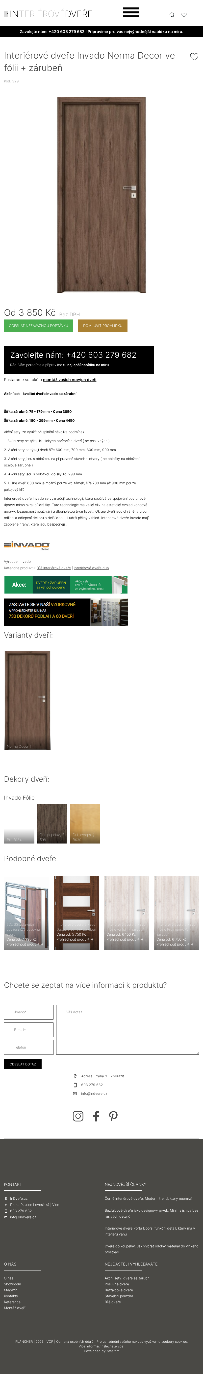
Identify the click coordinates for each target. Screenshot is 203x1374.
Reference (12, 1302)
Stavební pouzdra (119, 1296)
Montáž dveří (14, 1308)
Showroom (12, 1284)
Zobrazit (117, 1076)
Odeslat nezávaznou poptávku (38, 326)
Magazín (11, 1290)
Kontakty (11, 1296)
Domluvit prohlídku (102, 326)
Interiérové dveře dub (91, 568)
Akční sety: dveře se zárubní (127, 1278)
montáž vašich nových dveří (69, 379)
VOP (50, 1341)
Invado (25, 562)
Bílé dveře (113, 1302)
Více (55, 1205)
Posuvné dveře (117, 1284)
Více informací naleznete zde (101, 1346)
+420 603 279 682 (66, 31)
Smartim (113, 1351)
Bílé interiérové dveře (54, 568)
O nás (8, 1278)
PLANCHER (24, 1341)
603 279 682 (92, 1085)
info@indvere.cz (94, 1093)
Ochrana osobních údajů (75, 1341)
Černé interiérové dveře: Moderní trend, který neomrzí (148, 1198)
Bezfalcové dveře (119, 1290)
